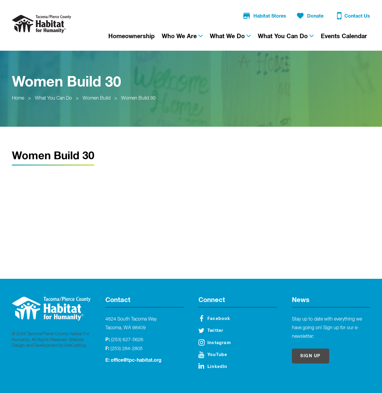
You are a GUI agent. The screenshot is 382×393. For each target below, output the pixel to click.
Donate (315, 16)
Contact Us (357, 16)
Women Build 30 (138, 98)
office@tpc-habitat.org (136, 360)
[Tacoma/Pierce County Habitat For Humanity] (41, 24)
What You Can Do (53, 98)
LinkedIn (217, 367)
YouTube (217, 355)
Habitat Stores (269, 16)
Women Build (96, 98)
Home (18, 98)
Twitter (215, 331)
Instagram (219, 343)
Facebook (218, 319)
